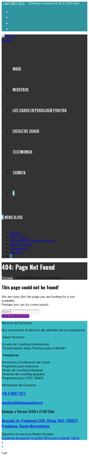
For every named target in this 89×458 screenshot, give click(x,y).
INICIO (14, 232)
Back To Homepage (15, 316)
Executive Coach (21, 244)
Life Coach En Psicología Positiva (32, 240)
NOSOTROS (18, 236)
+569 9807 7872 (14, 3)
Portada (7, 278)
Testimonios (18, 248)
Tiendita (16, 252)
